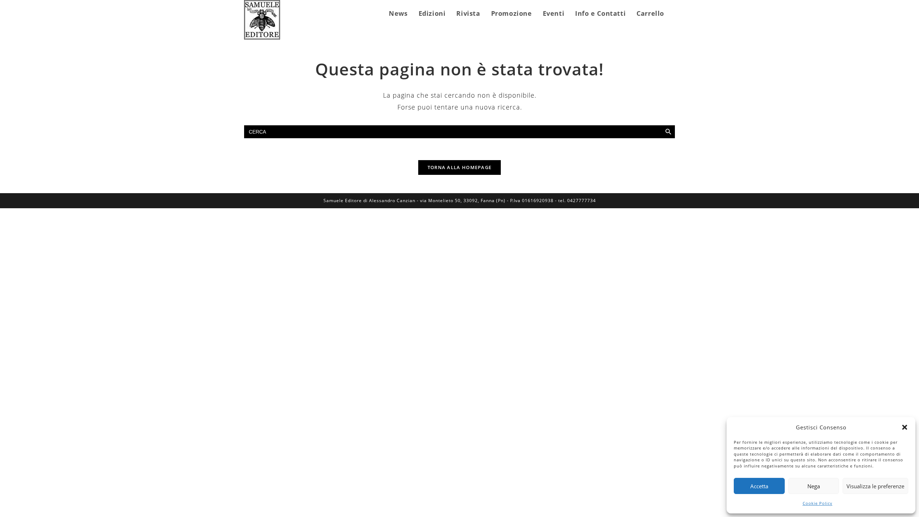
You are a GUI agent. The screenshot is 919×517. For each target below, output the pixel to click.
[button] (904, 427)
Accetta (759, 486)
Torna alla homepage (460, 167)
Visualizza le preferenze (875, 486)
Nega (813, 486)
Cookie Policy (817, 503)
